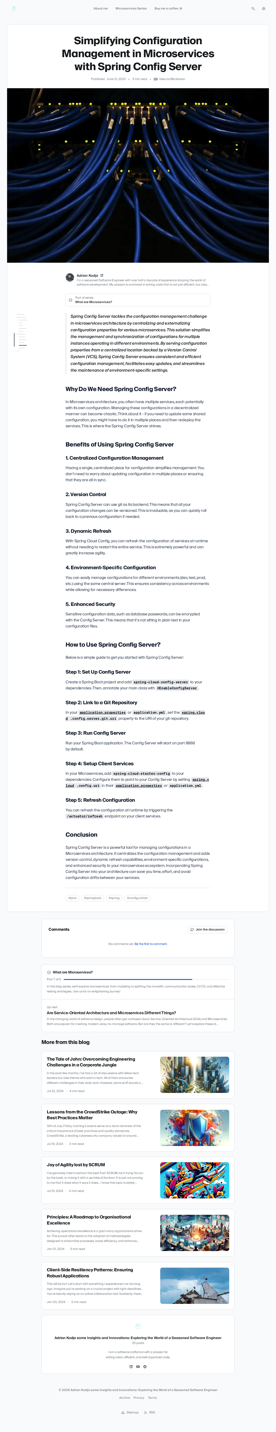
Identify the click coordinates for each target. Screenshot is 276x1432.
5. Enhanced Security (31, 381)
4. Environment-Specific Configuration (33, 372)
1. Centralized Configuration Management (26, 348)
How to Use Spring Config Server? (31, 389)
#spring (114, 898)
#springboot (92, 898)
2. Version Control (29, 358)
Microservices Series (131, 8)
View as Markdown (172, 79)
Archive (124, 1398)
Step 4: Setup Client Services (31, 426)
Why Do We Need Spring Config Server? (31, 325)
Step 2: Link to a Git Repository (30, 410)
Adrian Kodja (87, 275)
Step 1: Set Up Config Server (31, 399)
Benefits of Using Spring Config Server (30, 335)
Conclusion (21, 444)
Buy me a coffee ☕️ (169, 8)
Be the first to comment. (151, 944)
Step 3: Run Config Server (34, 418)
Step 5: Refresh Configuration (27, 436)
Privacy (138, 1398)
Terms (152, 1398)
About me (101, 8)
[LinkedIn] (102, 276)
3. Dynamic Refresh (30, 364)
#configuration (137, 898)
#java (72, 898)
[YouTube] (138, 1366)
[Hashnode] (145, 1366)
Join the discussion (210, 929)
